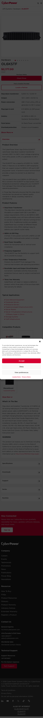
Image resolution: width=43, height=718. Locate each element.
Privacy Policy (26, 377)
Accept (21, 361)
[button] (40, 341)
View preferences (21, 372)
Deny (22, 367)
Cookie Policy (16, 377)
